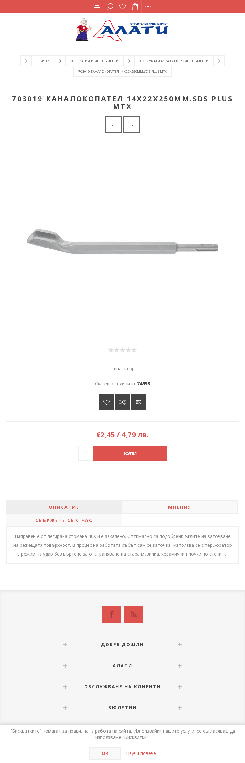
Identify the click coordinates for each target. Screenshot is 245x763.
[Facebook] (111, 614)
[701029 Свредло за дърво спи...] (113, 124)
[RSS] (133, 614)
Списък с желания (122, 6)
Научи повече (141, 753)
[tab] (64, 507)
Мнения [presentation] (179, 507)
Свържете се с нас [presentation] (64, 520)
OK (105, 753)
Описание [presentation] (64, 507)
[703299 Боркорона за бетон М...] (131, 124)
